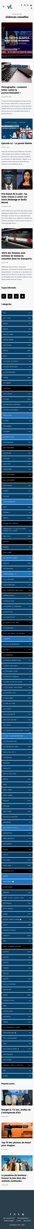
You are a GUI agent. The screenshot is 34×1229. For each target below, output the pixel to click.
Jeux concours (17, 579)
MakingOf (17, 763)
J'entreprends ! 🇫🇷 (17, 574)
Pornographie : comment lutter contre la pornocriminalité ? (14, 90)
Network (17, 806)
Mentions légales (9, 1220)
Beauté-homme (17, 339)
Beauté (17, 329)
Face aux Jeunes (17, 480)
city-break (17, 383)
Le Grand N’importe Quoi (17, 660)
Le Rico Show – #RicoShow (17, 687)
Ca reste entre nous (17, 366)
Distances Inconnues (11, 122)
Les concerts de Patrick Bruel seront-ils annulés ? (17, 40)
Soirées (17, 968)
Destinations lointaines (17, 404)
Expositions (17, 469)
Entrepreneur (17, 442)
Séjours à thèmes (17, 930)
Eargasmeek (17, 426)
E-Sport (17, 420)
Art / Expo (17, 318)
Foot (17, 507)
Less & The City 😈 (17, 752)
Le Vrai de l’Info (17, 703)
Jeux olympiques (17, 585)
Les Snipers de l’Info (17, 746)
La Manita (17, 638)
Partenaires (17, 844)
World (17, 1076)
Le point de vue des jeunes (17, 682)
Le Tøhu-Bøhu (17, 698)
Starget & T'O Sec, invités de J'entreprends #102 (16, 1111)
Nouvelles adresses (17, 817)
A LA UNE (10, 32)
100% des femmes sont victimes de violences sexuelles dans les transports (16, 256)
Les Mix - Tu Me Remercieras (17, 736)
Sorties (17, 979)
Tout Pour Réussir (17, 1038)
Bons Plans (17, 345)
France (17, 32)
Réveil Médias (17, 908)
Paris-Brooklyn (17, 838)
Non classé (17, 811)
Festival (17, 496)
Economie (17, 431)
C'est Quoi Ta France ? (17, 361)
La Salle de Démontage (17, 644)
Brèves (17, 350)
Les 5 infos (17, 709)
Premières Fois (17, 871)
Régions (17, 892)
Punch (17, 876)
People (17, 849)
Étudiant (17, 458)
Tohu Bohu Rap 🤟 (17, 1032)
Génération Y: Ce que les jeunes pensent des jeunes (17, 530)
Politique (17, 860)
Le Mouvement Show (17, 671)
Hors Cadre (17, 552)
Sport (17, 995)
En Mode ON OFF (17, 437)
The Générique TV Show (17, 1027)
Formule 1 (17, 512)
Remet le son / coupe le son (17, 898)
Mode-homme (17, 795)
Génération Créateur (17, 523)
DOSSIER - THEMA (16, 173)
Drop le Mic (17, 415)
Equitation (17, 453)
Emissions (23, 122)
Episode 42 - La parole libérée (16, 143)
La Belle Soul (17, 612)
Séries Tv (17, 935)
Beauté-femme (17, 334)
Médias (17, 779)
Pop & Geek (17, 865)
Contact (19, 1220)
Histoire (17, 541)
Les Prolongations (17, 741)
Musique (23, 32)
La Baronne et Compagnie (17, 606)
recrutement (17, 887)
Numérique (17, 822)
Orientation (17, 833)
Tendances (17, 1016)
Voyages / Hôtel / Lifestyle (17, 1065)
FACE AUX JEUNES (17, 474)
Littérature (17, 757)
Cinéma (17, 377)
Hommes (17, 547)
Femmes (17, 491)
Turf (17, 1043)
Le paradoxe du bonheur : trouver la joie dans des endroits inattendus (14, 1178)
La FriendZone (17, 628)
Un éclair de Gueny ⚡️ (17, 1049)
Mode (17, 784)
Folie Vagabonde (17, 501)
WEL (17, 1070)
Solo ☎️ (17, 973)
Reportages (17, 903)
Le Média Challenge (17, 665)
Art (17, 313)
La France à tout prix (17, 622)
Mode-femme (17, 790)
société (17, 957)
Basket (17, 323)
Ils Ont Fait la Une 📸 (17, 558)
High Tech (17, 536)
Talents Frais (17, 1011)
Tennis (17, 1022)
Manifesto (17, 768)
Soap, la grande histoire (17, 946)
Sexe (19, 66)
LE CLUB (17, 649)
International (9, 175)
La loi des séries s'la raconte (17, 633)
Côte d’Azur (17, 393)
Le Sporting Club (17, 692)
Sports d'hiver (17, 1000)
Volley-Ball (17, 1059)
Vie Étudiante (17, 1054)
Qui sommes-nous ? (9, 1218)
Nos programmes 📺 (24, 1218)
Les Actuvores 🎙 (17, 714)
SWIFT (17, 1005)
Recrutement (27, 1220)
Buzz (17, 356)
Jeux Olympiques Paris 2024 (17, 590)
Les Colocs (17, 725)
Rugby (17, 914)
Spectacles (17, 989)
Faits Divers (17, 485)
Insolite (17, 563)
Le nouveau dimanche (17, 676)
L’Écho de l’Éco (17, 601)
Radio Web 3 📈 (17, 881)
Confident (17, 388)
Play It (17, 854)
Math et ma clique (17, 773)
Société (24, 66)
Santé (17, 925)
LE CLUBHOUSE (17, 655)
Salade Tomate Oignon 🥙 (17, 919)
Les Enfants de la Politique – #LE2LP (17, 731)
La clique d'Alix (17, 617)
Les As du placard (17, 719)
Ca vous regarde (17, 372)
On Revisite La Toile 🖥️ (17, 827)
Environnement (17, 447)
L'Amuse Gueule (17, 595)
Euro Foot (17, 464)
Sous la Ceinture (17, 984)
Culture (17, 399)
